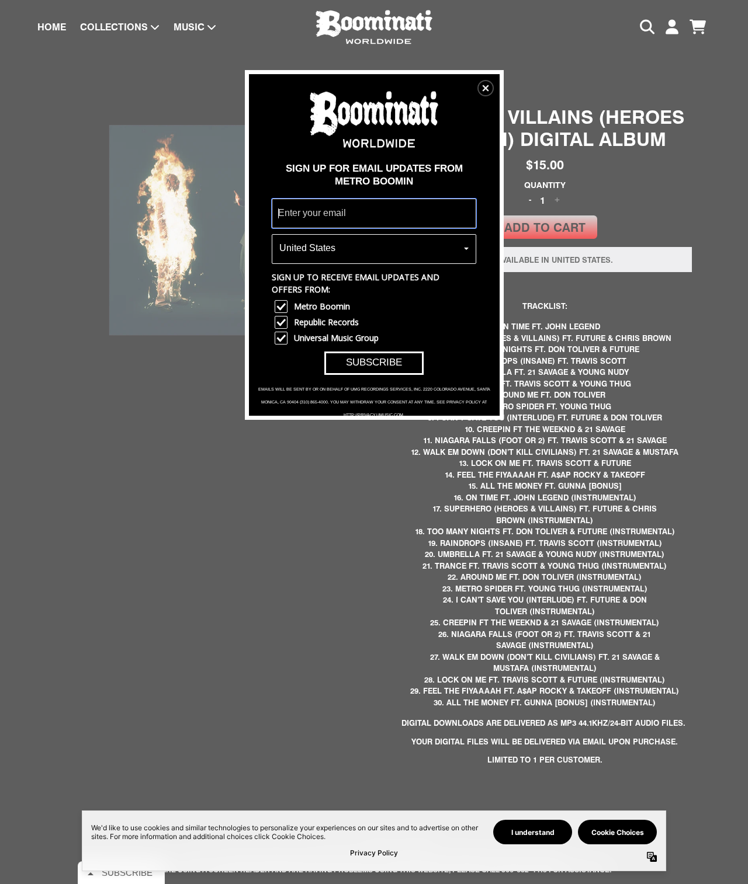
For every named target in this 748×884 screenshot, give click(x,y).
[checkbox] (375, 306)
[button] (486, 88)
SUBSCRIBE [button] (374, 362)
